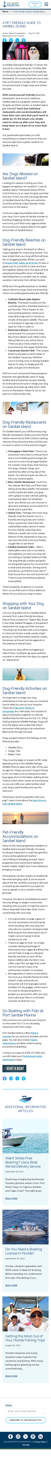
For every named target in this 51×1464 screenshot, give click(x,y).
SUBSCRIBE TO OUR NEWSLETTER (25, 1420)
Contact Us (35, 4)
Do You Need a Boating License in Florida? (23, 1251)
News (5, 11)
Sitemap (25, 1444)
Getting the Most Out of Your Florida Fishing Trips (25, 1338)
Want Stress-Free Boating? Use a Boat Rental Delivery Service (23, 1162)
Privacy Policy (40, 1441)
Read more (11, 1198)
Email (9, 1405)
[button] (25, 4)
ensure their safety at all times (21, 263)
